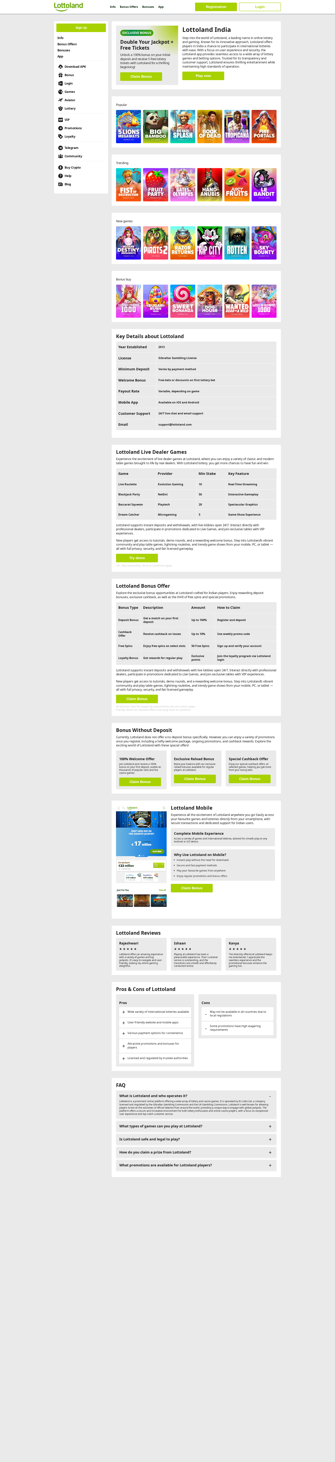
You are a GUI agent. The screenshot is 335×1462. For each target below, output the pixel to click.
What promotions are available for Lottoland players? (165, 1165)
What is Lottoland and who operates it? (153, 1095)
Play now (203, 76)
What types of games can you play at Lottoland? (160, 1126)
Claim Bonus (141, 76)
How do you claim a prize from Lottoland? (155, 1152)
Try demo (137, 558)
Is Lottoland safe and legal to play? (149, 1139)
